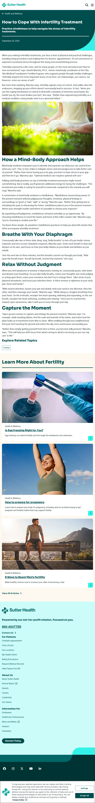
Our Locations (8, 650)
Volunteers (6, 731)
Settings (84, 788)
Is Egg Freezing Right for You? (24, 430)
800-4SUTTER (11, 627)
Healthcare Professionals (13, 717)
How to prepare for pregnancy (24, 502)
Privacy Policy (20, 800)
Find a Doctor (8, 645)
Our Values (7, 702)
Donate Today (13, 740)
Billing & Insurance (10, 659)
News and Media (11, 721)
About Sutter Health (10, 679)
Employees (7, 712)
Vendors (5, 726)
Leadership (7, 697)
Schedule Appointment (12, 640)
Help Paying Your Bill (11, 668)
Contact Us (7, 633)
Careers (5, 692)
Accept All (84, 795)
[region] (47, 792)
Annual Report (10, 683)
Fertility (6, 347)
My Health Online (9, 654)
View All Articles (10, 593)
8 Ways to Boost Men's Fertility (25, 577)
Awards (5, 688)
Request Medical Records (13, 663)
